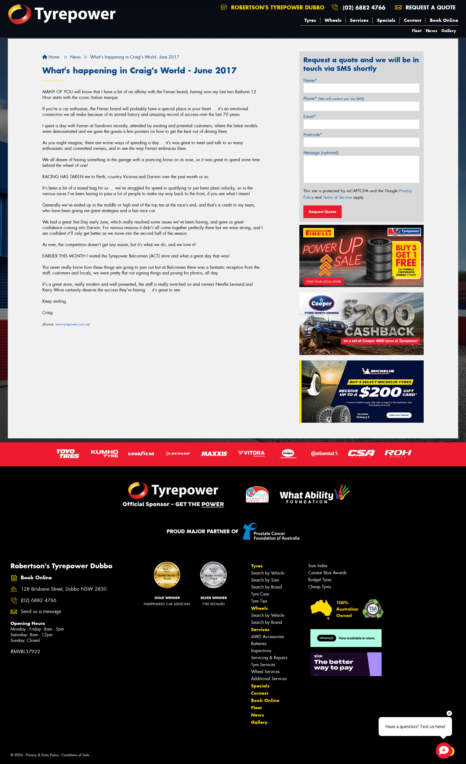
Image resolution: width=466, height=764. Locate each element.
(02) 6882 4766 (364, 7)
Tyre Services (263, 664)
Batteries (258, 643)
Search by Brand (266, 587)
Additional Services (269, 679)
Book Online (444, 20)
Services (359, 20)
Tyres (310, 20)
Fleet (417, 30)
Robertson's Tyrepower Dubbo (276, 7)
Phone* (333, 98)
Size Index (317, 566)
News (431, 30)
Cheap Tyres (319, 587)
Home (53, 57)
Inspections (261, 650)
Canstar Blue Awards (327, 573)
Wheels (333, 20)
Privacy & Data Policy (42, 755)
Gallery (448, 30)
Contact (412, 20)
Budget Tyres (319, 580)
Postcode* (312, 134)
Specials (386, 20)
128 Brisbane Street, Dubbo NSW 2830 (64, 589)
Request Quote (322, 211)
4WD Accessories (267, 636)
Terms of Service (337, 197)
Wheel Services (265, 671)
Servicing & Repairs (269, 657)
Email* (309, 116)
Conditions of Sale (75, 755)
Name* (310, 80)
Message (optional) (321, 153)
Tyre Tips (259, 601)
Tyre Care (260, 594)
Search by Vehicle (267, 573)
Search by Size (265, 580)
